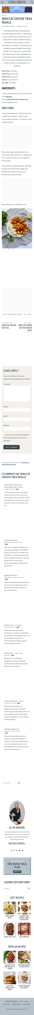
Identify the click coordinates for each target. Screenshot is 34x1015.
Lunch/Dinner (12, 314)
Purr (26, 1009)
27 (28, 314)
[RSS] (22, 850)
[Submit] (29, 888)
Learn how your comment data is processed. (15, 463)
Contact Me (6, 1004)
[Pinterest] (14, 850)
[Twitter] (19, 850)
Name (6, 407)
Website (6, 425)
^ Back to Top (11, 1001)
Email (5, 416)
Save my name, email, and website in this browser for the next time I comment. (16, 438)
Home (21, 1001)
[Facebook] (17, 850)
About (26, 1001)
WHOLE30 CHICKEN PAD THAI (9, 325)
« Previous (6, 782)
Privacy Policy (16, 1004)
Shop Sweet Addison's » (17, 843)
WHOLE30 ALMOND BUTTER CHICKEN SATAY (25, 327)
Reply (17, 489)
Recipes (4, 15)
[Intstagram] (11, 850)
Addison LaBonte (9, 26)
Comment (7, 384)
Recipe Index (26, 1004)
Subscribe (17, 871)
